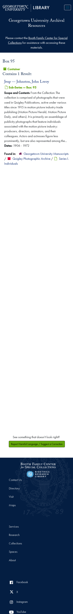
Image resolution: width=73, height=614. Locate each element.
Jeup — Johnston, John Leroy (26, 82)
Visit (11, 497)
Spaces (13, 552)
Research (14, 535)
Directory (14, 488)
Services (14, 526)
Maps (12, 505)
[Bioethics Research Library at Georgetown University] (37, 474)
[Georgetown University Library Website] (26, 7)
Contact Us (15, 480)
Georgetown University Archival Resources (36, 23)
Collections (15, 543)
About (12, 560)
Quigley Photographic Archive (31, 159)
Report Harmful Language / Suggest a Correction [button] (37, 444)
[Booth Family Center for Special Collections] (38, 465)
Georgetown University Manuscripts (46, 154)
